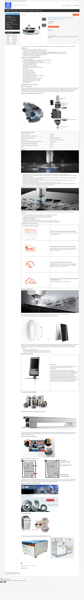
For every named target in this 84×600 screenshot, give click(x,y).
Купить (53, 26)
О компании (31, 10)
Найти (76, 14)
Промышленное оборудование (9, 27)
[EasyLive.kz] (8, 5)
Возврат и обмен (38, 10)
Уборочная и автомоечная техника (10, 17)
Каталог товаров (13, 10)
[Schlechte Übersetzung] (4, 582)
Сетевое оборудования (11, 20)
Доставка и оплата (24, 10)
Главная (7, 10)
